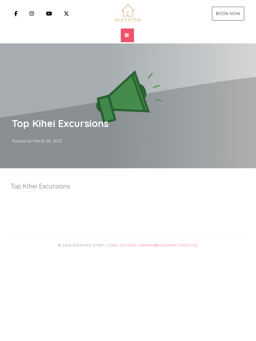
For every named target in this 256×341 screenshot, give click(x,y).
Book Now (228, 13)
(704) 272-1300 (122, 245)
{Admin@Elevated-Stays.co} (169, 245)
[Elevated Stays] (128, 14)
